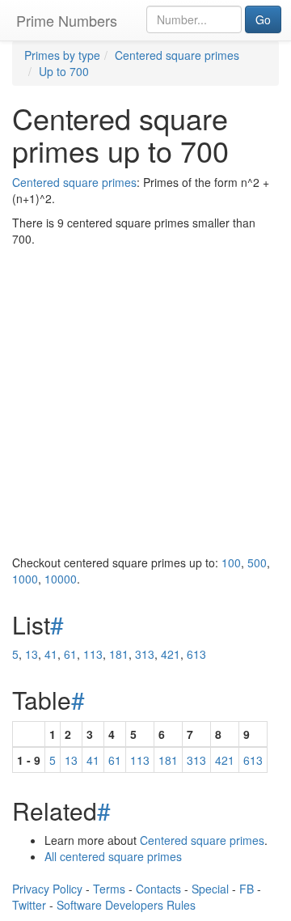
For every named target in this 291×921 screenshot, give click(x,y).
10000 (60, 579)
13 (31, 654)
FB (246, 889)
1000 (25, 579)
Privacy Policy (47, 889)
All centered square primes (113, 856)
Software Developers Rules (126, 905)
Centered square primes (74, 182)
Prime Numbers (66, 20)
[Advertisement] (145, 400)
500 (257, 562)
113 (93, 654)
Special (210, 889)
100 (231, 562)
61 (70, 654)
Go (263, 19)
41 (50, 654)
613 (196, 654)
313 (144, 654)
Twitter (29, 905)
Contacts (158, 889)
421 (170, 654)
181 (119, 654)
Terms (109, 889)
